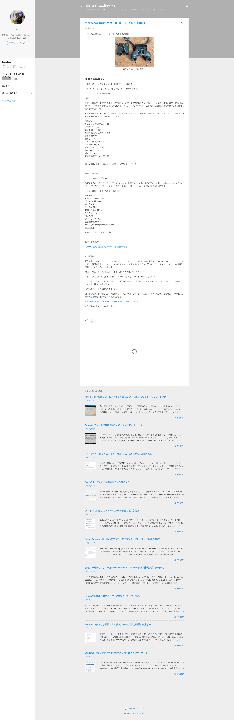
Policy (162, 10)
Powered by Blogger (136, 709)
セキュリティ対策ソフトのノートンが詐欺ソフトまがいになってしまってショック (125, 396)
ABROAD (145, 10)
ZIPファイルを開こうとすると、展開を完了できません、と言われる (118, 453)
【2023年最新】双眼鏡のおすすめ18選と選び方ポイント (108, 247)
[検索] (187, 6)
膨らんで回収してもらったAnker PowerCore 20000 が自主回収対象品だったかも (125, 567)
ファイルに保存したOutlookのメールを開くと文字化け (112, 510)
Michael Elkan (141, 713)
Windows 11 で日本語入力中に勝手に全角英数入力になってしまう (117, 653)
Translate (21, 67)
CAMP (134, 10)
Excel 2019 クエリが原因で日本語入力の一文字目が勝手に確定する (118, 624)
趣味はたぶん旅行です (101, 6)
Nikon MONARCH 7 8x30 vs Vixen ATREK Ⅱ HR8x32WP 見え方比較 (112, 301)
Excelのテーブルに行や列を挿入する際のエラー (108, 482)
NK (17, 29)
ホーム (124, 10)
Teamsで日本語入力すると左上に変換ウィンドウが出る (112, 596)
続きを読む (179, 417)
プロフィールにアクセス (17, 43)
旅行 (93, 321)
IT (154, 10)
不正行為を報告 (9, 101)
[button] (182, 23)
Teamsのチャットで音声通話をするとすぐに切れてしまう (113, 425)
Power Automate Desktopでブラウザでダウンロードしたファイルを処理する (123, 539)
